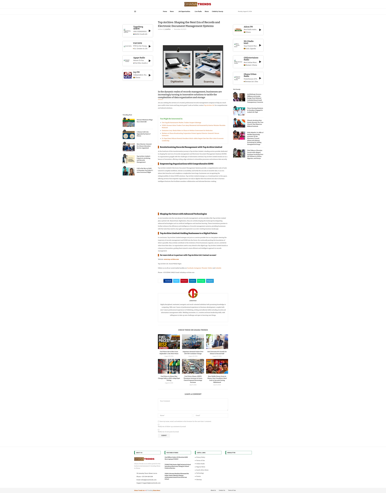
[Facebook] (135, 4)
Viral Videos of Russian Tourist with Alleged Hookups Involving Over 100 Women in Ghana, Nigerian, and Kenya (255, 154)
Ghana (248, 32)
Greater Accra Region (140, 48)
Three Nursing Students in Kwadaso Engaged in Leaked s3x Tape (255, 110)
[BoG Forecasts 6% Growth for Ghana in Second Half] (217, 341)
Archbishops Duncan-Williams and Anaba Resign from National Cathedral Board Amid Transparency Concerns (255, 98)
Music (207, 11)
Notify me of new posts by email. (168, 432)
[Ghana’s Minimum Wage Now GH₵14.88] (129, 123)
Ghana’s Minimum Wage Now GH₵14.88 (145, 121)
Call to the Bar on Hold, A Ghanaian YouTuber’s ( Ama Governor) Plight (145, 170)
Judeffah (168, 29)
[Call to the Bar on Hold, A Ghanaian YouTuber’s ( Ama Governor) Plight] (129, 171)
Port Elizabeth (137, 63)
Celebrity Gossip (217, 11)
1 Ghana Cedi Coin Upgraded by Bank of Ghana (143, 134)
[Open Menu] (135, 11)
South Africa (143, 34)
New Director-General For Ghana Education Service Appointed (144, 146)
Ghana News (156, 490)
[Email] (141, 4)
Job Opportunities (184, 11)
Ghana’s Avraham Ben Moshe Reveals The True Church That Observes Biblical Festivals (255, 123)
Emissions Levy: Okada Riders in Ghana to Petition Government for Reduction (187, 130)
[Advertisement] (194, 37)
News (172, 11)
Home (165, 11)
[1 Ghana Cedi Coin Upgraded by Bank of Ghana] (129, 135)
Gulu (247, 48)
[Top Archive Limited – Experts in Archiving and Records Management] (129, 159)
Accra (135, 48)
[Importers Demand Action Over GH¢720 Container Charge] (193, 341)
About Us (213, 490)
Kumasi (248, 65)
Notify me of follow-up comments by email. (172, 426)
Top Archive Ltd (209, 105)
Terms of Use (232, 490)
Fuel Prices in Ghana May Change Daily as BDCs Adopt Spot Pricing (169, 378)
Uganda (253, 48)
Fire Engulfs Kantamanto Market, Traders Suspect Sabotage (181, 122)
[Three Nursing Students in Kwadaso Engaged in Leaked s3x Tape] (239, 111)
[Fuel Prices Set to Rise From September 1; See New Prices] (169, 341)
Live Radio (198, 11)
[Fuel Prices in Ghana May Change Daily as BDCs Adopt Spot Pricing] (169, 366)
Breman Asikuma (249, 81)
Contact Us (222, 490)
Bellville (137, 34)
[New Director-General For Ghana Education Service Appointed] (129, 147)
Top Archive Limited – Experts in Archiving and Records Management (144, 159)
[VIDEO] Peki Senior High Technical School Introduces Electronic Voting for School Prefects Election (178, 466)
